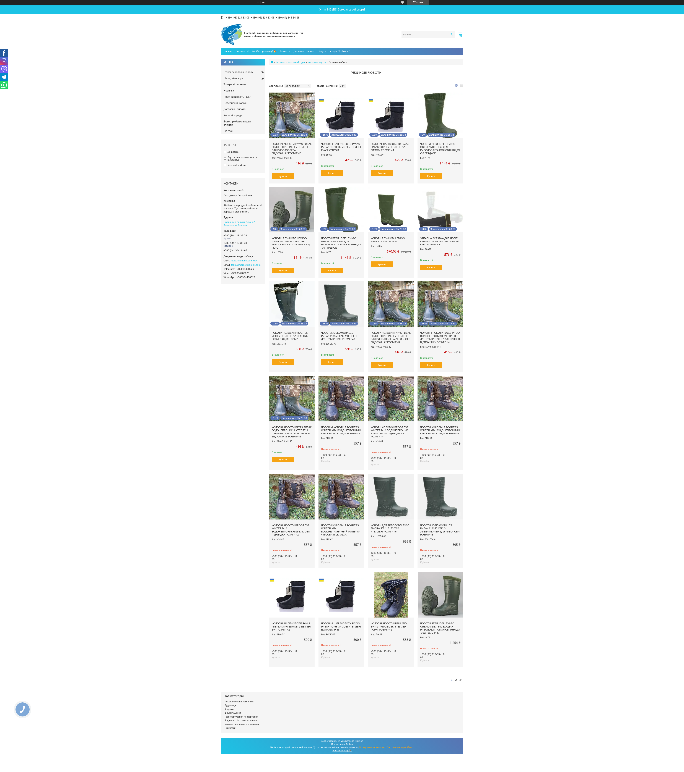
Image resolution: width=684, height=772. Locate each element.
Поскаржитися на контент (372, 747)
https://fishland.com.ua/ (244, 260)
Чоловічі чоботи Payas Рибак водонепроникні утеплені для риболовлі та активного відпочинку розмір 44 (440, 337)
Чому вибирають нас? (237, 96)
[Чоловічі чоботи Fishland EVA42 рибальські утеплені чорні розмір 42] (391, 595)
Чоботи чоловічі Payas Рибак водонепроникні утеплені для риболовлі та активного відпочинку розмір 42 (391, 337)
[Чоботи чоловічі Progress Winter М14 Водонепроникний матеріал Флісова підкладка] (341, 496)
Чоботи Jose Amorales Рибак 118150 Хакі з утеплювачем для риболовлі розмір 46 (440, 530)
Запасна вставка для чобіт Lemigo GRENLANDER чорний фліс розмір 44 (439, 241)
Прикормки (230, 728)
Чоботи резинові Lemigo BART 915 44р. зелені (388, 240)
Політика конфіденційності (400, 747)
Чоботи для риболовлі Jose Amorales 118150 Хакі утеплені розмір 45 (390, 528)
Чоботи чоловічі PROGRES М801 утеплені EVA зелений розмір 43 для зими (290, 335)
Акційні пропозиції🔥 (264, 51)
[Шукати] (451, 34)
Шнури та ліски (232, 712)
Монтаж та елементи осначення (241, 724)
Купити (283, 176)
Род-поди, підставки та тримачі (241, 720)
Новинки (229, 90)
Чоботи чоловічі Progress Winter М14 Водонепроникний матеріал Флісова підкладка (340, 530)
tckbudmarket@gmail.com (246, 264)
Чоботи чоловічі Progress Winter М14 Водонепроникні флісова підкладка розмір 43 (440, 430)
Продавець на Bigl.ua (342, 744)
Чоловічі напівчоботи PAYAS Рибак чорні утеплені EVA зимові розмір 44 (390, 147)
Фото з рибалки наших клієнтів (237, 123)
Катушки (229, 709)
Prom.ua (359, 741)
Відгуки (322, 51)
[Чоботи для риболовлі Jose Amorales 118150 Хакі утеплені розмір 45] (391, 496)
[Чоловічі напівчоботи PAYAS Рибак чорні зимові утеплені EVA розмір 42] (292, 595)
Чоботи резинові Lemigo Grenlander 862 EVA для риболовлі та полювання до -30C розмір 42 (440, 628)
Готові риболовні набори (238, 71)
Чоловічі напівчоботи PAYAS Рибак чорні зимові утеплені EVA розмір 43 (341, 626)
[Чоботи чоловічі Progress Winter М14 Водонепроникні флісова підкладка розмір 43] (440, 398)
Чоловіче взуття (317, 62)
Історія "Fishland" (339, 51)
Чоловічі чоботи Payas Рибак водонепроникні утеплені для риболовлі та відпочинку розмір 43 (292, 149)
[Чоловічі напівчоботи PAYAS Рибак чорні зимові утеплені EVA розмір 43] (341, 595)
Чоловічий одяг (296, 62)
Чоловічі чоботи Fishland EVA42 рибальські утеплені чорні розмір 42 (389, 626)
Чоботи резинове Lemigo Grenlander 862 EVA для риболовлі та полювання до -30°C (291, 243)
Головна (227, 51)
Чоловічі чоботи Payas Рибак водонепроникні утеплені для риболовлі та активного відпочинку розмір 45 (292, 432)
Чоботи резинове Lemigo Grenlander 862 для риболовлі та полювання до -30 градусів (440, 149)
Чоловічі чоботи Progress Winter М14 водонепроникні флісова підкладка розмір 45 (341, 430)
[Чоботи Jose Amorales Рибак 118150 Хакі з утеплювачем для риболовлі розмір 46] (440, 496)
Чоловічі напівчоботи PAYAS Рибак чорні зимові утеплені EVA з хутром (341, 147)
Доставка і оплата (304, 51)
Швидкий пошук (233, 78)
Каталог (240, 51)
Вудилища (230, 705)
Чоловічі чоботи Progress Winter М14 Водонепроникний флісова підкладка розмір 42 (291, 530)
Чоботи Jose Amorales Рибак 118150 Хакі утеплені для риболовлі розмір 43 (339, 335)
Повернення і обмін (235, 102)
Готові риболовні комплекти (239, 701)
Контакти (285, 51)
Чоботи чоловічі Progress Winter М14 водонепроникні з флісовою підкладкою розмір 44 (390, 432)
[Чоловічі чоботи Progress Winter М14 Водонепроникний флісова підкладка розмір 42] (292, 496)
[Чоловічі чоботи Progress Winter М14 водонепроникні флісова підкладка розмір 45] (341, 398)
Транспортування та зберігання (241, 716)
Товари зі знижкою (235, 84)
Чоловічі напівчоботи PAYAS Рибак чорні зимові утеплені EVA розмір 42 (291, 626)
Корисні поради (233, 115)
